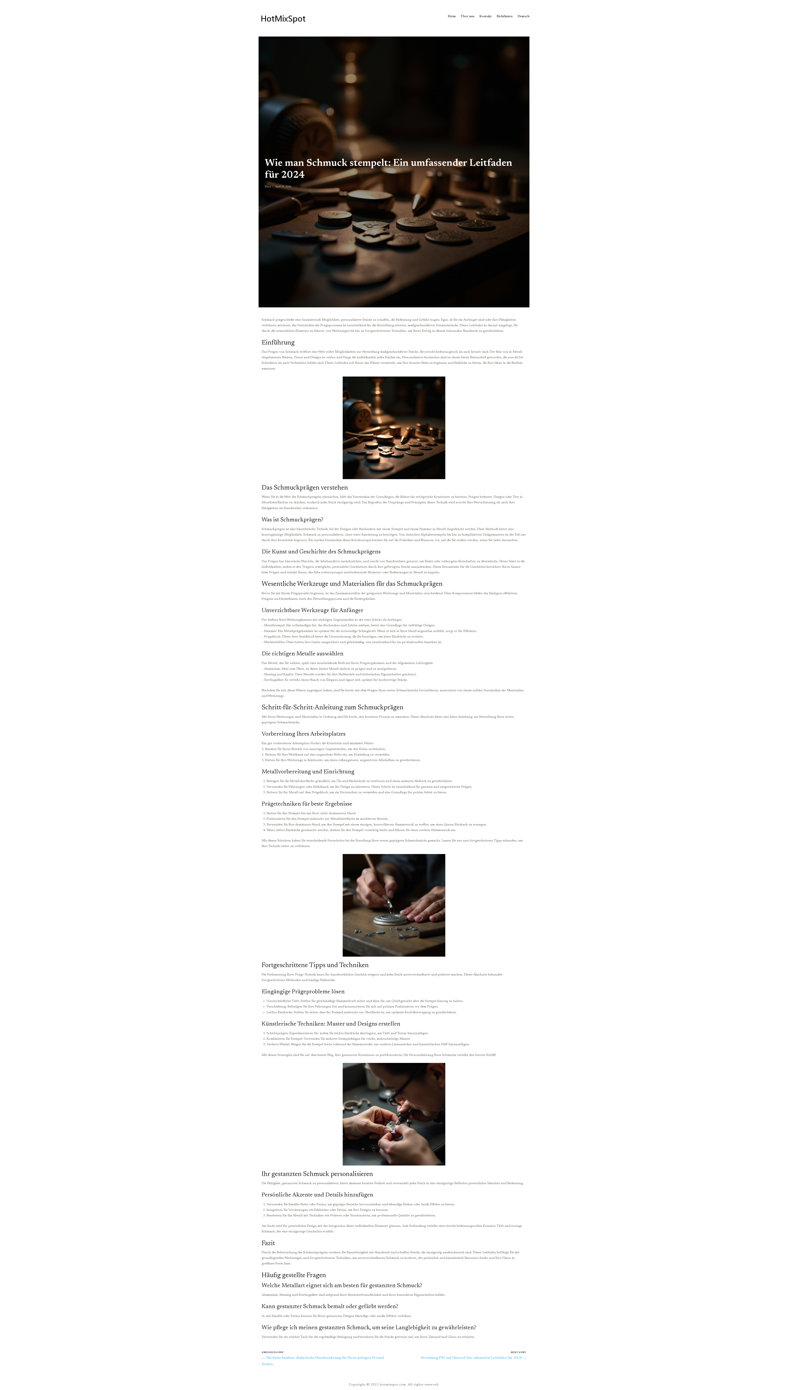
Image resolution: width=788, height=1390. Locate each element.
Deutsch (523, 16)
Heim (452, 16)
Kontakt (485, 16)
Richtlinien (505, 16)
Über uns (467, 16)
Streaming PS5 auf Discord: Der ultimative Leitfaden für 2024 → (473, 1358)
